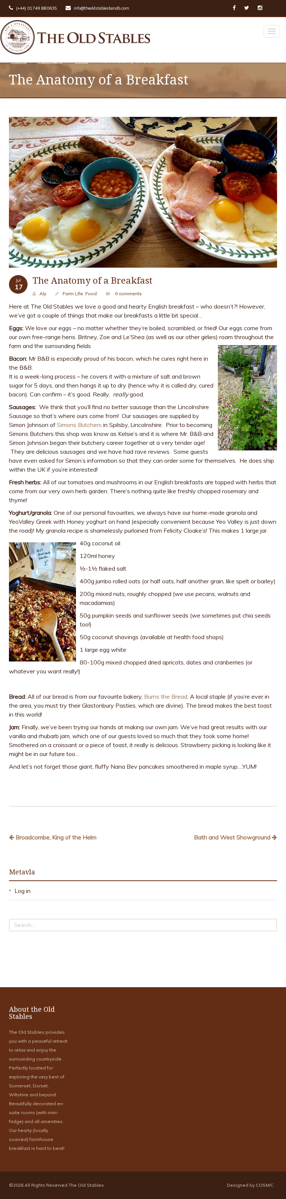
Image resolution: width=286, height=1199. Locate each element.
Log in (23, 891)
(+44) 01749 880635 (36, 8)
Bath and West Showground (233, 837)
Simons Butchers (79, 424)
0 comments (128, 293)
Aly (42, 293)
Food (91, 293)
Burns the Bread (165, 696)
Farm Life (73, 293)
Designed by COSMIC (250, 1185)
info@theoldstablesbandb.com (101, 8)
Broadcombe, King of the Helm (55, 837)
